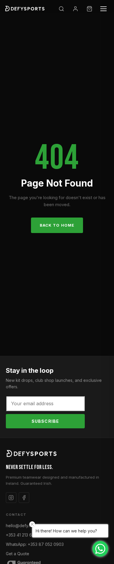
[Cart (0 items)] (89, 9)
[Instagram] (11, 497)
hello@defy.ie (19, 525)
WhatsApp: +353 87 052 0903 (35, 544)
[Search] (61, 9)
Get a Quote (17, 553)
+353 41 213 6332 (22, 534)
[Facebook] (24, 497)
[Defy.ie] (25, 9)
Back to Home (57, 225)
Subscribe (45, 421)
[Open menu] (103, 9)
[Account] (75, 9)
